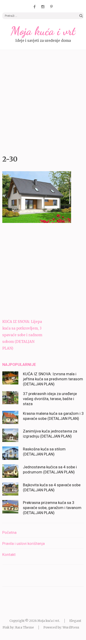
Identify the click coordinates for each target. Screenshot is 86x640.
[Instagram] (42, 6)
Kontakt (9, 554)
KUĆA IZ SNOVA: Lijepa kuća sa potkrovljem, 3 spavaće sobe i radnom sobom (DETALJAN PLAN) (22, 334)
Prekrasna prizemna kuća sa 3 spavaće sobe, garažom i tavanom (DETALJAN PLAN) (52, 507)
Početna (9, 532)
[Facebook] (34, 6)
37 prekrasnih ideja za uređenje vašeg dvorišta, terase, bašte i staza (50, 398)
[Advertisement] (43, 101)
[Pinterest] (51, 6)
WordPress (71, 627)
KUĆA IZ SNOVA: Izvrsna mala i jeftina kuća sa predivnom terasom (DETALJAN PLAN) (53, 379)
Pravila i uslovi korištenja (23, 543)
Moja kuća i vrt (43, 31)
